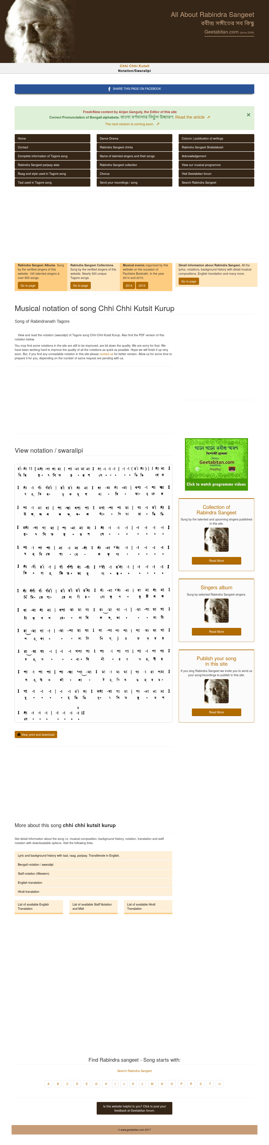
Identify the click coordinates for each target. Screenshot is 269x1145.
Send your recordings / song (118, 182)
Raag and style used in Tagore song (42, 173)
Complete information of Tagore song (42, 156)
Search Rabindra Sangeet (199, 182)
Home (22, 138)
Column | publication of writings (202, 138)
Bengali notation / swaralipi (35, 864)
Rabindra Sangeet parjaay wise (38, 165)
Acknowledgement (194, 156)
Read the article (192, 117)
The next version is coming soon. (132, 124)
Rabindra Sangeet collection (118, 165)
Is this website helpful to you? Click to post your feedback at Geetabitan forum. (134, 1108)
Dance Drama (109, 138)
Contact (23, 147)
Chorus (104, 173)
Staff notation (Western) (33, 873)
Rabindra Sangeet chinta (116, 147)
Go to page (28, 285)
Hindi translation (28, 891)
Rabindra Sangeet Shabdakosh (202, 147)
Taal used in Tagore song (35, 182)
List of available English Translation (33, 906)
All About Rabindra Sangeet (212, 14)
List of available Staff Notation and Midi (92, 906)
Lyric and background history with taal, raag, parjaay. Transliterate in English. (69, 855)
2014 (129, 285)
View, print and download (37, 734)
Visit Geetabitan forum (196, 173)
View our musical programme (201, 165)
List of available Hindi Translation (141, 906)
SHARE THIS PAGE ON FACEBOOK (137, 88)
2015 (142, 285)
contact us (106, 354)
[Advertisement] (134, 225)
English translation (30, 882)
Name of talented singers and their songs (127, 156)
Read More (216, 560)
